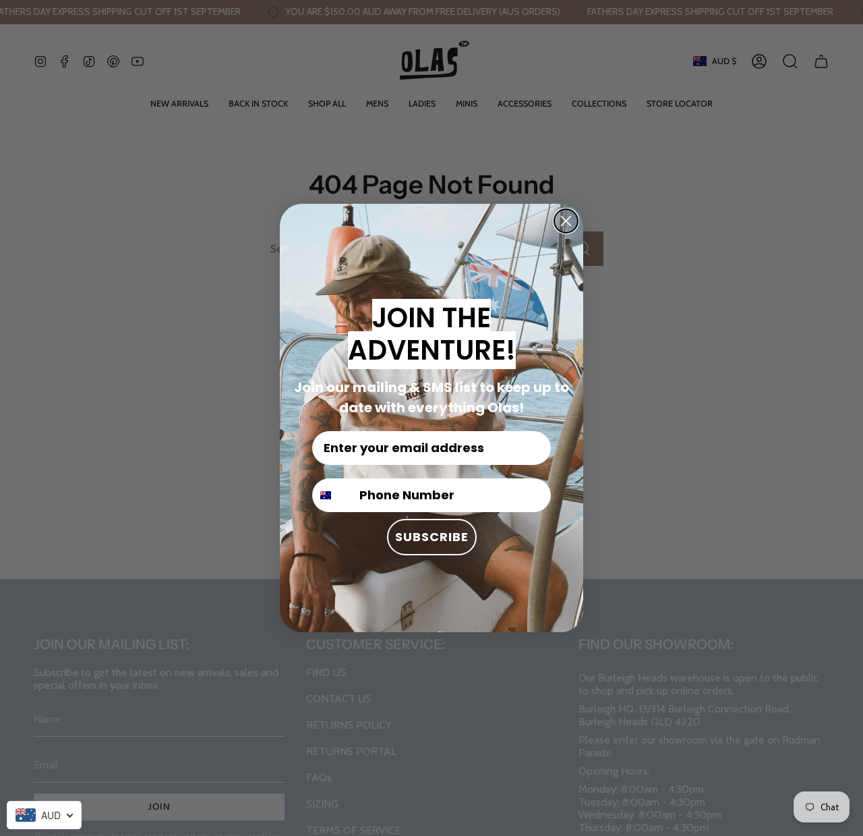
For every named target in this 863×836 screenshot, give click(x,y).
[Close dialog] (566, 221)
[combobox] (44, 815)
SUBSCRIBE (432, 536)
